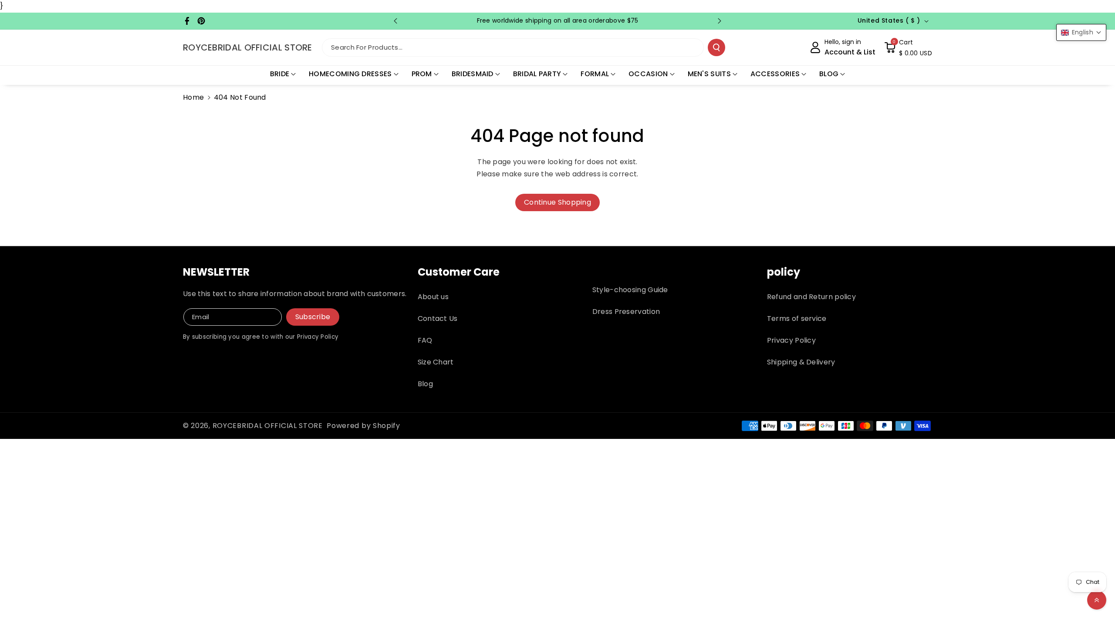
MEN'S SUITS (709, 74)
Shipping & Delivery (801, 362)
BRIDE (280, 74)
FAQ (425, 340)
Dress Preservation (626, 312)
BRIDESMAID (472, 74)
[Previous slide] (395, 21)
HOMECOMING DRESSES (350, 74)
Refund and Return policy (811, 297)
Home (193, 97)
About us (433, 297)
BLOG (828, 74)
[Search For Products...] (716, 47)
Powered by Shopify (363, 426)
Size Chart (436, 362)
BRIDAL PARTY (537, 74)
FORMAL (595, 74)
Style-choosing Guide (630, 290)
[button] (908, 47)
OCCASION (648, 74)
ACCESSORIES (775, 74)
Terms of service (797, 319)
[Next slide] (719, 21)
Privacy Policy (791, 340)
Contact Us (438, 319)
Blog (425, 384)
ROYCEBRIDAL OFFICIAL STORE (268, 426)
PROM (422, 74)
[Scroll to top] (1096, 600)
